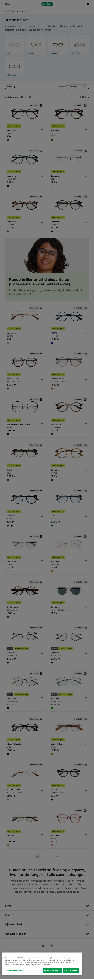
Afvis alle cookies (70, 970)
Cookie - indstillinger (15, 970)
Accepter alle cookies (52, 970)
